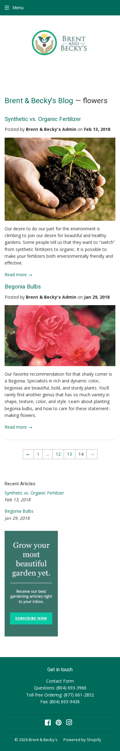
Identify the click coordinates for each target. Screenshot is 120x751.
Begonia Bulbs (23, 286)
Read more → (18, 274)
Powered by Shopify (82, 739)
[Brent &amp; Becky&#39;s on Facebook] (48, 723)
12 (58, 454)
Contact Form (60, 681)
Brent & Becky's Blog (39, 100)
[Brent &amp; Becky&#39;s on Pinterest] (58, 723)
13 (69, 454)
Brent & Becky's (43, 739)
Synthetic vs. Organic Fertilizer (43, 119)
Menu (18, 7)
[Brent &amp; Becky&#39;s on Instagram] (69, 723)
